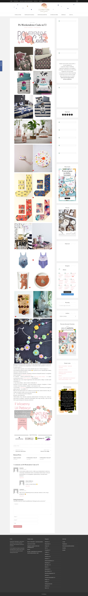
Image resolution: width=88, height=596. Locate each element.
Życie (46, 588)
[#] (67, 115)
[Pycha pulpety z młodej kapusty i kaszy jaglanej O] (61, 287)
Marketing (47, 562)
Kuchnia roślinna (54, 14)
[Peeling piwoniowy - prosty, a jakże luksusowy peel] (67, 287)
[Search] (77, 1)
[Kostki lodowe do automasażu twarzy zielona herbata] (73, 281)
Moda (46, 566)
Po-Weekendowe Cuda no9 (32, 457)
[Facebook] (72, 1)
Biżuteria (46, 541)
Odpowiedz (21, 477)
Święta (46, 579)
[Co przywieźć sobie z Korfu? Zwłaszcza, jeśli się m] (61, 275)
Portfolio (36, 1)
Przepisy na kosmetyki (42, 14)
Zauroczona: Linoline (63, 369)
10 (26, 389)
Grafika (46, 552)
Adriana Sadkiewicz (28, 27)
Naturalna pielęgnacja (29, 14)
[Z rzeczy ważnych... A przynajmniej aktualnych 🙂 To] (67, 275)
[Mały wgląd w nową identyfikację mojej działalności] (67, 281)
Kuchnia (46, 558)
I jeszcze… (71, 14)
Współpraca (16, 1)
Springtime (21, 468)
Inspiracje (63, 14)
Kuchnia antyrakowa (48, 560)
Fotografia (47, 550)
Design (46, 545)
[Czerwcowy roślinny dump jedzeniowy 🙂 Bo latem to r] (73, 287)
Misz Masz (47, 564)
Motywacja (47, 569)
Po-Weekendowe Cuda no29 (45, 457)
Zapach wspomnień (17, 457)
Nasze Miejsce (47, 571)
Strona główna (18, 14)
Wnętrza (46, 585)
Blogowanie (47, 543)
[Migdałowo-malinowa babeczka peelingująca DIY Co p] (61, 281)
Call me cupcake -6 (27, 378)
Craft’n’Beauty (23, 387)
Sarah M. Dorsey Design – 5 (40, 376)
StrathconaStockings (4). (27, 375)
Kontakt (40, 1)
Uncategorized (37, 27)
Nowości (46, 575)
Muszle (60, 375)
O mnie (11, 1)
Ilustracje (46, 554)
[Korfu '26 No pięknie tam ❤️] (73, 275)
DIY (45, 548)
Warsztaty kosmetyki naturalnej (26, 1)
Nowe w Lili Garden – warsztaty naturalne (35, 541)
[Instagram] (73, 1)
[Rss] (75, 1)
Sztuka (46, 581)
